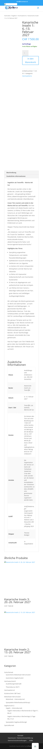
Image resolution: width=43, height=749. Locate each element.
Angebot (14, 16)
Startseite (7, 16)
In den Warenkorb (30, 60)
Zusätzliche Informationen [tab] (15, 176)
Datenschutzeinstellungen (17, 740)
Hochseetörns (22, 16)
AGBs (31, 740)
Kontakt (20, 736)
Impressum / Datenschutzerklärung (20, 738)
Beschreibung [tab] (11, 173)
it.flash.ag (30, 746)
